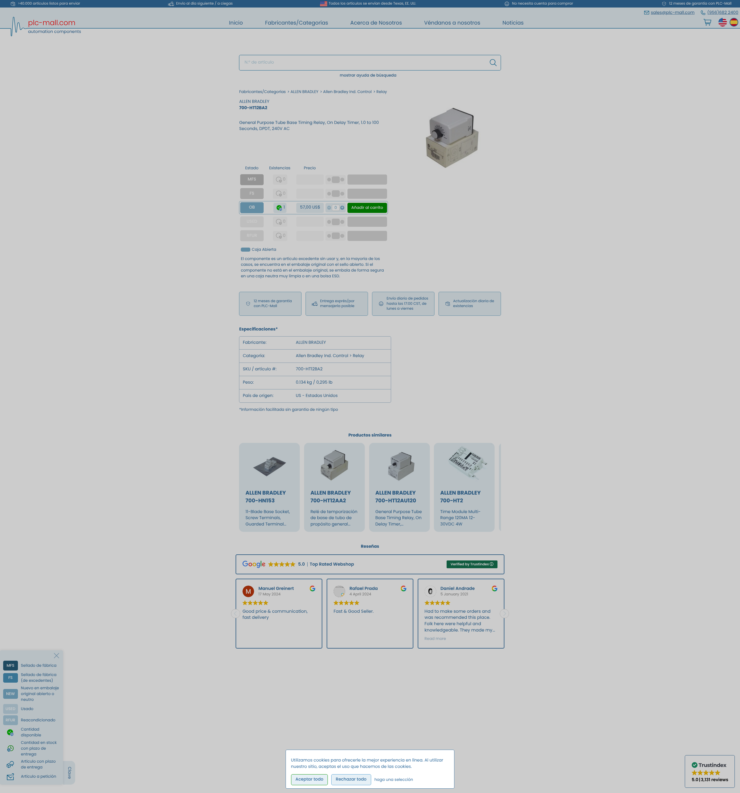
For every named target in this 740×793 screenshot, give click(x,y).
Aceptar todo (309, 779)
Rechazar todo (351, 779)
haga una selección (393, 779)
